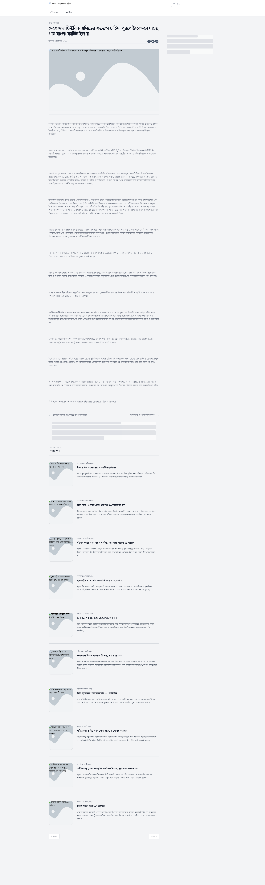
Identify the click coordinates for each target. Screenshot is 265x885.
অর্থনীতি (69, 12)
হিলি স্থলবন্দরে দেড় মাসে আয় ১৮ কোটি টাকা (97, 693)
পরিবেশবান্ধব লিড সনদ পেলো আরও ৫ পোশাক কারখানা (102, 731)
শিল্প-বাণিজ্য (54, 23)
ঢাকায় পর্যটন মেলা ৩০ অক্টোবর (91, 806)
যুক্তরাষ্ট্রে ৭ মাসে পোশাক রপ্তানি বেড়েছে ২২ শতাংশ (99, 580)
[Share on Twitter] (153, 41)
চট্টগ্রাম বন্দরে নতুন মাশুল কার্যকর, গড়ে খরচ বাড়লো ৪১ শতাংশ (105, 543)
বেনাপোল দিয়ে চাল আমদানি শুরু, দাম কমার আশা (100, 655)
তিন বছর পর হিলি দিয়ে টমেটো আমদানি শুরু (97, 618)
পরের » (154, 836)
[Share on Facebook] (149, 41)
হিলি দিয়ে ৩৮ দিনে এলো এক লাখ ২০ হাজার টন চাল (101, 505)
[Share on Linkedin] (156, 41)
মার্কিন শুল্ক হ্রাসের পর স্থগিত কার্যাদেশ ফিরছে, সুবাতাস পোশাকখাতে (107, 768)
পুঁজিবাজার (54, 12)
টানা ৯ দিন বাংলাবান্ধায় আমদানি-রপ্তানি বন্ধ (96, 467)
